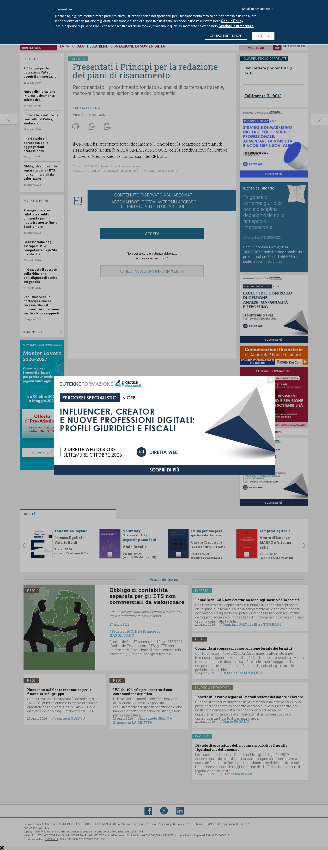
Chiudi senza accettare (257, 9)
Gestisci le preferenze (236, 26)
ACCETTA (263, 35)
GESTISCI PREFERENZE (226, 35)
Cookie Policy (232, 21)
